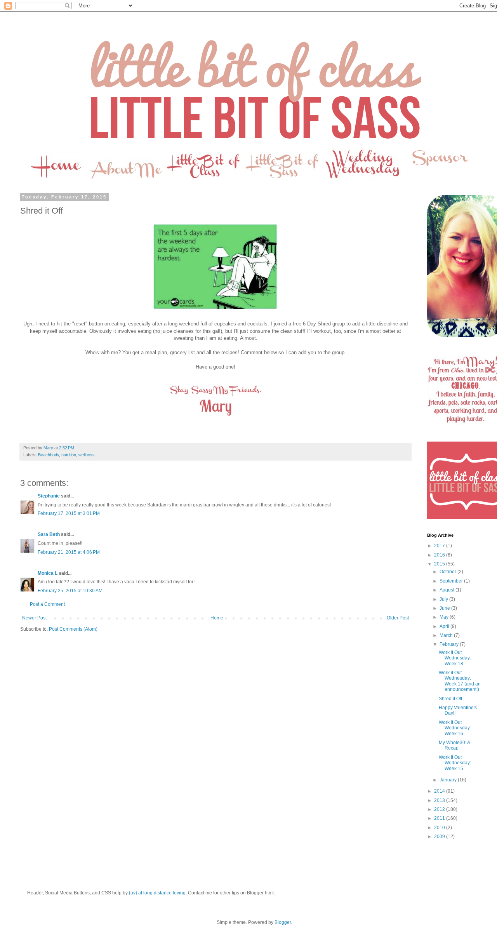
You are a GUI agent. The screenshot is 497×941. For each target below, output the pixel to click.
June (445, 608)
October (448, 571)
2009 (440, 836)
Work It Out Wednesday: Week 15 (455, 763)
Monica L (47, 573)
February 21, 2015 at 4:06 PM (69, 552)
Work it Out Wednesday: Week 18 (455, 658)
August (447, 590)
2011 (440, 818)
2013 (440, 800)
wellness (86, 454)
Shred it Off (450, 698)
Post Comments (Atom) (73, 629)
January (449, 780)
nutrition (68, 454)
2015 (440, 564)
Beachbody (48, 454)
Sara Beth (49, 534)
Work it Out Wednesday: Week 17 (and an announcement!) (460, 681)
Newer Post (34, 618)
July (444, 599)
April (445, 626)
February (450, 644)
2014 (440, 791)
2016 (440, 555)
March (447, 635)
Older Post (398, 618)
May (445, 617)
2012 (440, 809)
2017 (440, 545)
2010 (440, 827)
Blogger (283, 922)
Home (216, 618)
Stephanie (49, 496)
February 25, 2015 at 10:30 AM (70, 590)
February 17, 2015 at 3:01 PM (69, 513)
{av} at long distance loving (157, 893)
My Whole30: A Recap (454, 745)
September (452, 581)
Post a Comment (47, 604)
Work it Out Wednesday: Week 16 (455, 728)
